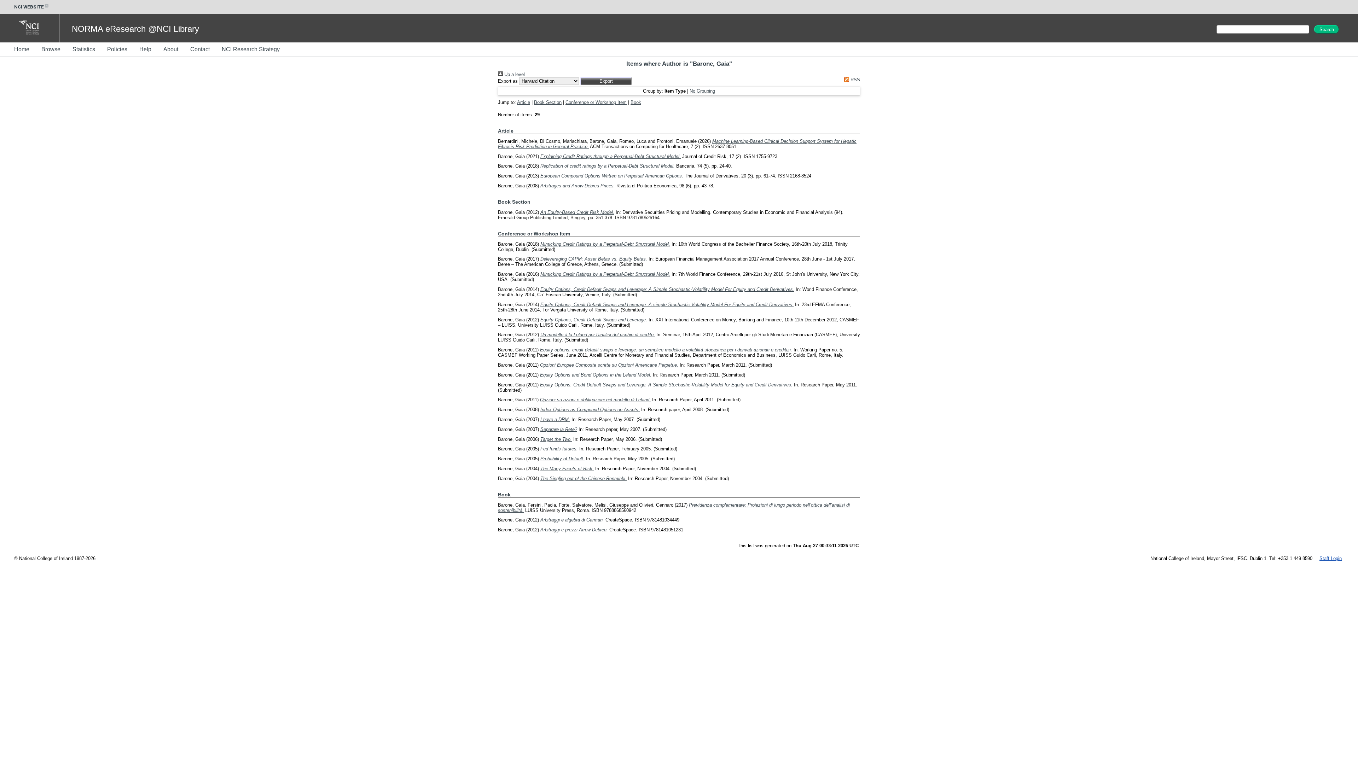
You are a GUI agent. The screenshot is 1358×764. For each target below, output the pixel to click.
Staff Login (1330, 558)
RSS (854, 79)
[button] (606, 81)
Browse (50, 49)
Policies (117, 49)
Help (145, 49)
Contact (200, 49)
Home (21, 49)
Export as (508, 81)
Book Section (548, 102)
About (170, 49)
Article (523, 102)
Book (636, 102)
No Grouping (702, 91)
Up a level (514, 74)
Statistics (83, 49)
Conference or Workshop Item (596, 102)
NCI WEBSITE (29, 7)
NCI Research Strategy (251, 49)
